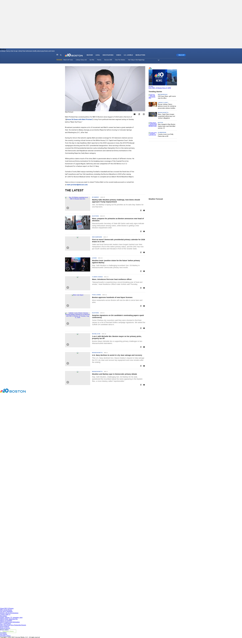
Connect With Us (5, 614)
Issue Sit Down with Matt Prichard (79, 119)
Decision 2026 (108, 60)
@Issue (94, 258)
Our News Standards (6, 611)
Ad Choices (3, 634)
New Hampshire (97, 237)
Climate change (97, 276)
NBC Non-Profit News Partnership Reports (13, 625)
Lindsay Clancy (163, 102)
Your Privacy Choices (8, 631)
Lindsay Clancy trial (81, 60)
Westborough (162, 94)
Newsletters (140, 55)
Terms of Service (5, 628)
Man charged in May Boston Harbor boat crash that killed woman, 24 (166, 126)
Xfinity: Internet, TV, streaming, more (11, 617)
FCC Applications (5, 623)
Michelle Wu (96, 333)
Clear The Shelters (120, 60)
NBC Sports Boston (6, 610)
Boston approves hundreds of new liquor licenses (112, 297)
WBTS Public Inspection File (9, 619)
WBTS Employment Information (10, 622)
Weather (90, 55)
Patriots (99, 60)
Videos (118, 55)
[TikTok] (78, 553)
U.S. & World (128, 55)
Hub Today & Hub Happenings (136, 60)
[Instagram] (78, 500)
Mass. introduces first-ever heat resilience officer (112, 279)
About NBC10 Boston (7, 608)
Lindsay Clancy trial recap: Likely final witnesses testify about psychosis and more (27, 51)
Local (98, 55)
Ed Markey (95, 197)
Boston (160, 122)
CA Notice (3, 632)
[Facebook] (78, 446)
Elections (95, 216)
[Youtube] (78, 607)
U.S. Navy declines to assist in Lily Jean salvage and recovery (117, 355)
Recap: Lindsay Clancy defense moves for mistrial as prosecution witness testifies (167, 106)
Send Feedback (4, 626)
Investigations (108, 55)
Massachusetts (97, 352)
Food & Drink (96, 294)
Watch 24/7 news (68, 60)
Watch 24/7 (181, 55)
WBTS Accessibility (6, 620)
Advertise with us (5, 635)
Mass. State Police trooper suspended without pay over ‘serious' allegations (166, 116)
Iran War (92, 60)
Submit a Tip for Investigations (9, 613)
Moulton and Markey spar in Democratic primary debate (114, 374)
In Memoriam (162, 132)
